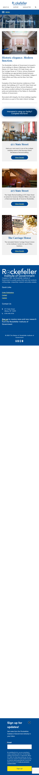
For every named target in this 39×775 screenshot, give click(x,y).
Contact (4, 295)
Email (9, 742)
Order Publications (8, 292)
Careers (4, 298)
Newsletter (27, 7)
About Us (6, 7)
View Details (19, 157)
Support (15, 7)
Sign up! (19, 768)
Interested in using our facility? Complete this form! (19, 112)
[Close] (30, 722)
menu (8, 12)
